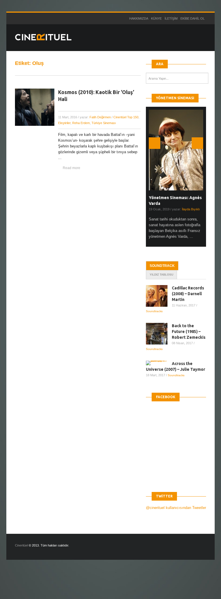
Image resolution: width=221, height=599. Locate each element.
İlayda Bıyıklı (191, 209)
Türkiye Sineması (104, 123)
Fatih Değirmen (100, 117)
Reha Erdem (81, 123)
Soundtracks (154, 311)
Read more (71, 168)
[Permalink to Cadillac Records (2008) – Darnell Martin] (159, 296)
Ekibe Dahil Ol (192, 18)
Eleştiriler (64, 123)
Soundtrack (162, 266)
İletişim (171, 18)
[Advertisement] (104, 584)
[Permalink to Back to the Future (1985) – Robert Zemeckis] (159, 334)
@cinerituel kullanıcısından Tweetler (176, 508)
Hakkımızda (138, 18)
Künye (156, 18)
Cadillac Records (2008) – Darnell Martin (188, 294)
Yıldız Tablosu (161, 274)
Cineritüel (21, 545)
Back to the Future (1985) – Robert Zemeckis (188, 331)
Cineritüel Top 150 (125, 117)
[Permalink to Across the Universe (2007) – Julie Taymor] (159, 363)
